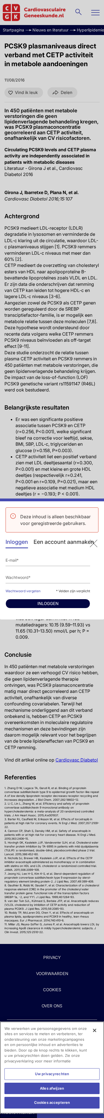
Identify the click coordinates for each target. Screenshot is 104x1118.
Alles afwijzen (52, 1088)
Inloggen (17, 542)
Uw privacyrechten (52, 1074)
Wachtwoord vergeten (23, 591)
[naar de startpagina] (93, 543)
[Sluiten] (94, 1030)
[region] (52, 1068)
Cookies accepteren (52, 1102)
